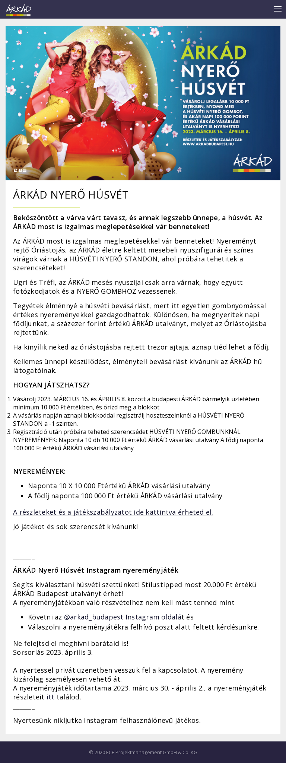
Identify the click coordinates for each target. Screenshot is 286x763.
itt (51, 696)
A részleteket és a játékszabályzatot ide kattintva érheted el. (113, 512)
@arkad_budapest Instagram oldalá (122, 616)
